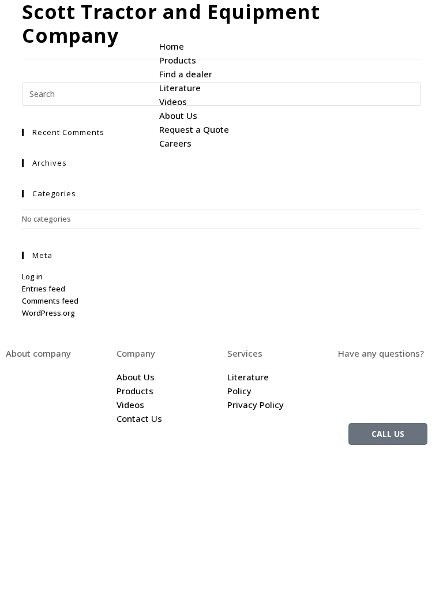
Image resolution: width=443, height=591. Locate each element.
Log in (32, 276)
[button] (295, 13)
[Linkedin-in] (420, 471)
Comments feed (50, 301)
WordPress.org (48, 313)
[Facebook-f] (389, 471)
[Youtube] (389, 503)
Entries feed (43, 288)
